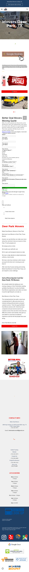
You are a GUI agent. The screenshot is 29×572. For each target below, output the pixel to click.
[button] (2, 9)
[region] (14, 3)
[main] (14, 24)
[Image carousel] (14, 104)
